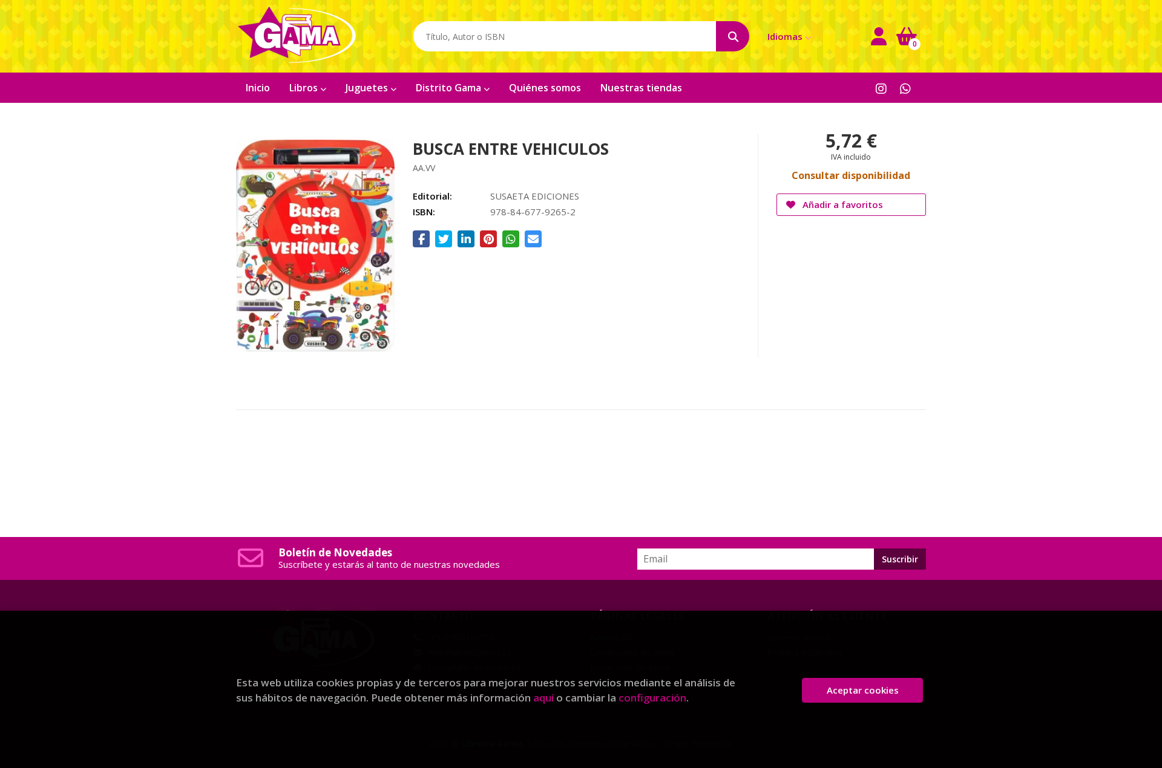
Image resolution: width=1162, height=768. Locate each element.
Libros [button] (304, 87)
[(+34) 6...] (905, 88)
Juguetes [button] (368, 87)
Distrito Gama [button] (450, 87)
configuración (652, 698)
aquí (543, 698)
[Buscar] (732, 36)
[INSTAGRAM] (881, 88)
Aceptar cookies (863, 690)
